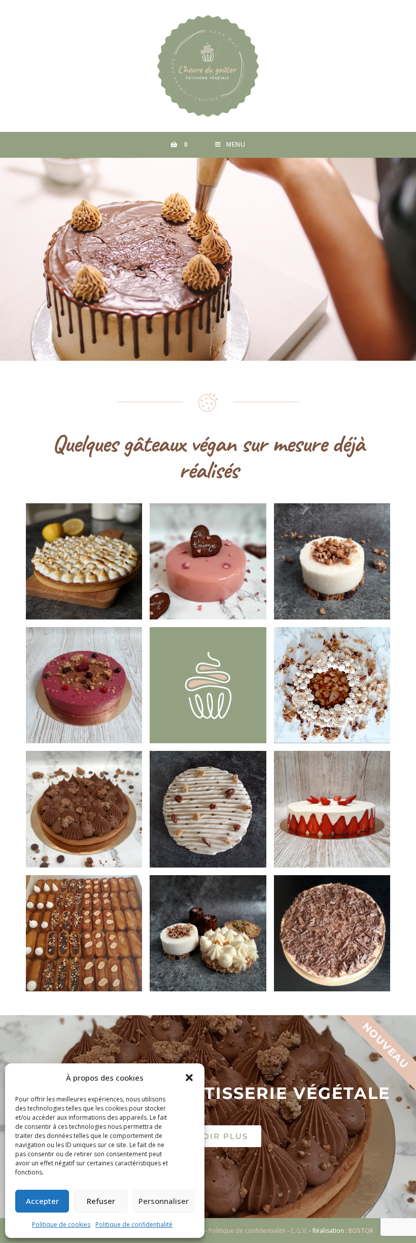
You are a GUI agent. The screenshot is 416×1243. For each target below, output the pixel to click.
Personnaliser (163, 1201)
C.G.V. (299, 1230)
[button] (189, 1078)
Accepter (42, 1201)
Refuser (101, 1201)
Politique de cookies (61, 1224)
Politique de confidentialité (133, 1224)
